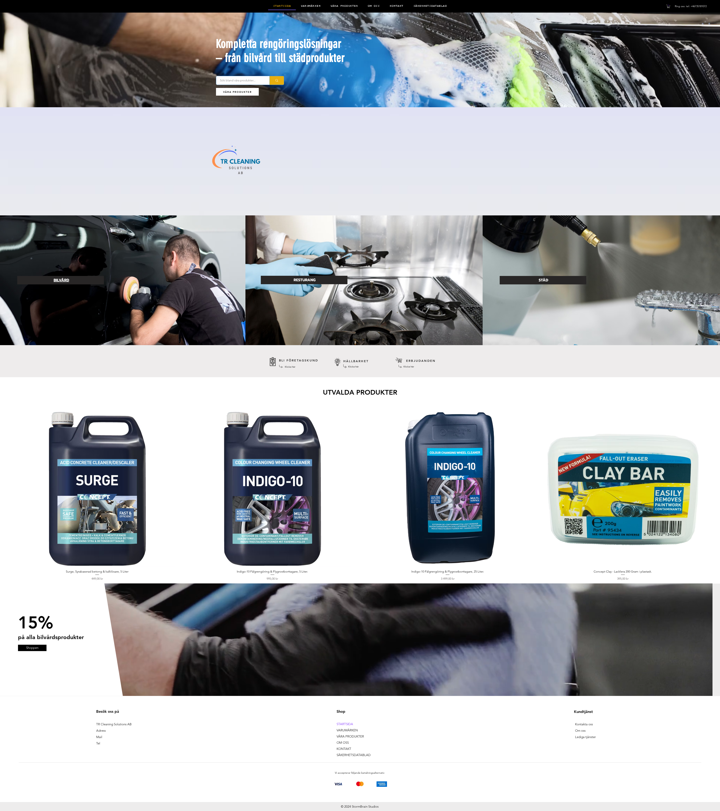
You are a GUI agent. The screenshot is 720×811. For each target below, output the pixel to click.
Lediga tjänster (585, 737)
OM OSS (343, 742)
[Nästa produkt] (706, 488)
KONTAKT (344, 749)
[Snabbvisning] (97, 488)
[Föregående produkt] (13, 488)
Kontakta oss (584, 724)
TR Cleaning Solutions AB (114, 724)
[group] (360, 495)
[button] (668, 6)
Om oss (580, 730)
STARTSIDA (345, 724)
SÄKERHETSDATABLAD (354, 755)
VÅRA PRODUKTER (350, 736)
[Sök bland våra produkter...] (276, 80)
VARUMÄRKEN (347, 730)
